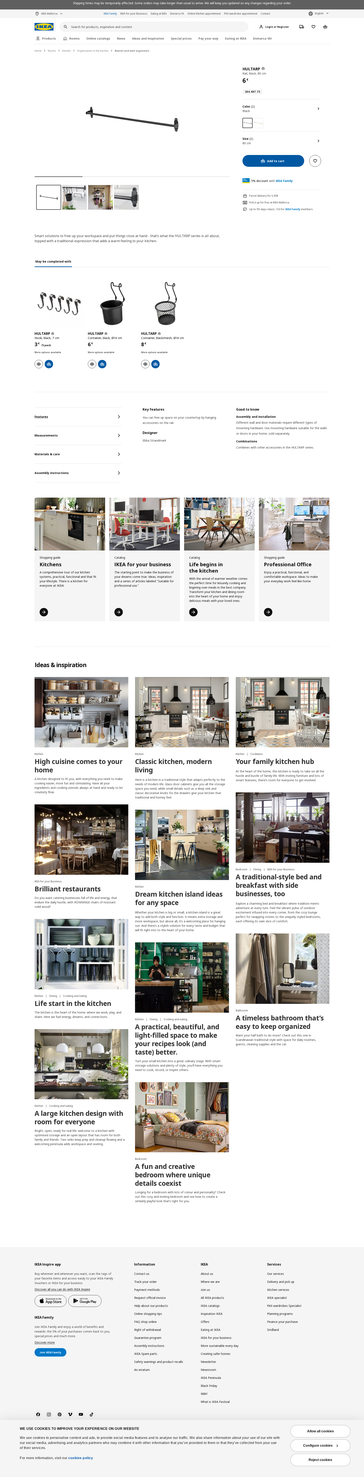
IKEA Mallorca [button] (49, 13)
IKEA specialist (277, 1298)
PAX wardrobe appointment (240, 13)
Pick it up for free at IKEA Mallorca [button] (269, 202)
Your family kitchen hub (275, 761)
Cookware (256, 754)
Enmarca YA (177, 13)
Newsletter (208, 1362)
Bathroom (242, 1010)
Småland (273, 1330)
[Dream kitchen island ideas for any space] (182, 845)
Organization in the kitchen (92, 50)
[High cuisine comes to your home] (81, 712)
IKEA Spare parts (145, 1354)
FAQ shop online (145, 1322)
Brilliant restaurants (68, 888)
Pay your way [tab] (208, 38)
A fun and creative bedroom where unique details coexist (172, 1175)
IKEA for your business (216, 1338)
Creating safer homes (215, 1354)
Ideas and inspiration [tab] (148, 38)
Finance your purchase (282, 1322)
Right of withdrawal (147, 1330)
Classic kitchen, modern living (173, 765)
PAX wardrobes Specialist (284, 1306)
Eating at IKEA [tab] (235, 38)
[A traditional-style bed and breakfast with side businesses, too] (282, 827)
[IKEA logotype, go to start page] (44, 27)
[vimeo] (70, 1414)
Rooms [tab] (74, 38)
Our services (275, 1274)
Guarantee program (147, 1338)
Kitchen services (278, 1290)
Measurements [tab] (46, 435)
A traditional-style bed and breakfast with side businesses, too (279, 885)
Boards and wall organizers (132, 50)
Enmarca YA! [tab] (262, 38)
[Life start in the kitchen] (81, 954)
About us (207, 1274)
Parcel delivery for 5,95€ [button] (263, 196)
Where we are (210, 1282)
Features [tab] (41, 417)
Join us (205, 1290)
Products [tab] (49, 38)
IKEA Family (110, 13)
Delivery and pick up (280, 1282)
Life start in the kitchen (73, 1003)
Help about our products (151, 1306)
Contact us (141, 1274)
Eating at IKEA (159, 13)
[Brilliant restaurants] (81, 839)
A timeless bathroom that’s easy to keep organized (280, 1022)
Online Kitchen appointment (204, 13)
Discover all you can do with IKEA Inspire (62, 1289)
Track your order (145, 1282)
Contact (265, 13)
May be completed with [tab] (53, 261)
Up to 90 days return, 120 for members (281, 209)
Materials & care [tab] (47, 454)
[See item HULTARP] (59, 303)
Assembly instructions (149, 1346)
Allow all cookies (320, 1431)
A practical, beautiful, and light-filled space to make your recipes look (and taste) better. (177, 1039)
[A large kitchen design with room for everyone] (81, 1064)
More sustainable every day (219, 1346)
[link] (258, 123)
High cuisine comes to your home (79, 765)
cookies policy (80, 1458)
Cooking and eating (75, 996)
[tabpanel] (236, 433)
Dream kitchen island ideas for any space (179, 898)
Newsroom (208, 1370)
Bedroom (242, 869)
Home (38, 50)
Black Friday (209, 1386)
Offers (205, 1322)
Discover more (45, 1342)
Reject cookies (320, 1460)
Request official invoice (150, 1298)
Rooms (52, 50)
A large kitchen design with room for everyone (79, 1117)
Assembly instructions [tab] (52, 473)
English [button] (319, 13)
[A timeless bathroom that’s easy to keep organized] (282, 968)
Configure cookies (318, 1445)
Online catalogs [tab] (98, 38)
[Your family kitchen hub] (282, 712)
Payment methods (147, 1290)
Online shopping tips (148, 1314)
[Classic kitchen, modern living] (182, 712)
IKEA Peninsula (211, 1378)
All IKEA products (212, 1298)
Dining (257, 869)
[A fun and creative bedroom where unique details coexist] (182, 1117)
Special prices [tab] (181, 38)
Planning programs (280, 1314)
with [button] (272, 181)
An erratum (142, 1370)
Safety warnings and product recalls (158, 1362)
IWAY (204, 1394)
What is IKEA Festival (215, 1402)
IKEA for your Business (133, 13)
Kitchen (66, 50)
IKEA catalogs (210, 1306)
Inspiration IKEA (211, 1314)
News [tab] (121, 38)
